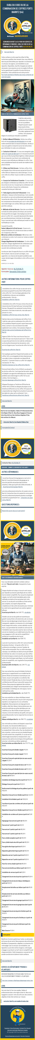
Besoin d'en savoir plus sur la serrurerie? (13, 511)
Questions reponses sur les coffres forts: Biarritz (16, 365)
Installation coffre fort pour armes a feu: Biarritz (15, 315)
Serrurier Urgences (25, 1036)
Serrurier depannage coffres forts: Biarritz (14, 380)
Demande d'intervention (18, 271)
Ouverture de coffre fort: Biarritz (11, 350)
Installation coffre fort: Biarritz (11, 300)
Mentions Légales (23, 1030)
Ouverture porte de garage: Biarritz (13, 487)
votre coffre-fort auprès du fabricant (17, 152)
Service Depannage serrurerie (12, 1036)
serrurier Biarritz (9, 52)
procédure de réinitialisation (17, 141)
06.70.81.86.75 (18, 269)
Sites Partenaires (14, 1028)
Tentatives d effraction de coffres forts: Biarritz (15, 395)
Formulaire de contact (8, 428)
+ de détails (27, 612)
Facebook (7, 1028)
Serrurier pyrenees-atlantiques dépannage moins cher (17, 980)
